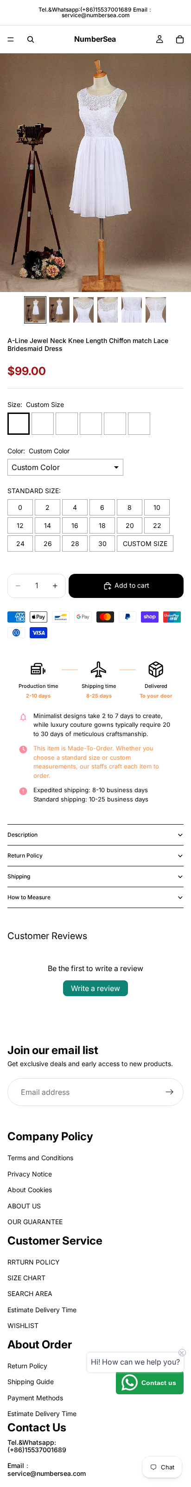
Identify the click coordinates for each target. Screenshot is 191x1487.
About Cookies (29, 1190)
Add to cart (132, 585)
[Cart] (180, 39)
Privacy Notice (29, 1174)
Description (22, 834)
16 (74, 525)
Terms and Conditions (40, 1158)
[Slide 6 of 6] (156, 310)
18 (102, 525)
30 (102, 543)
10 (156, 507)
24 (20, 543)
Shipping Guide (30, 1381)
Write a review (95, 988)
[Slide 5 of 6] (131, 310)
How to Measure (29, 897)
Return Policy (25, 855)
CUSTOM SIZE (145, 543)
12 (20, 525)
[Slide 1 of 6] (35, 310)
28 (75, 543)
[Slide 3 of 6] (83, 310)
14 (47, 525)
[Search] (30, 39)
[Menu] (10, 39)
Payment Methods (35, 1398)
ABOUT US (24, 1205)
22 (157, 525)
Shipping (18, 876)
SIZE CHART (26, 1278)
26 (48, 543)
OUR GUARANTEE (35, 1222)
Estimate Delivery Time (41, 1310)
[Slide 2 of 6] (59, 310)
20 (130, 525)
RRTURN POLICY (33, 1261)
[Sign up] (169, 1092)
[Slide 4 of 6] (107, 310)
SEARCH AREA (29, 1293)
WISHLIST (22, 1325)
